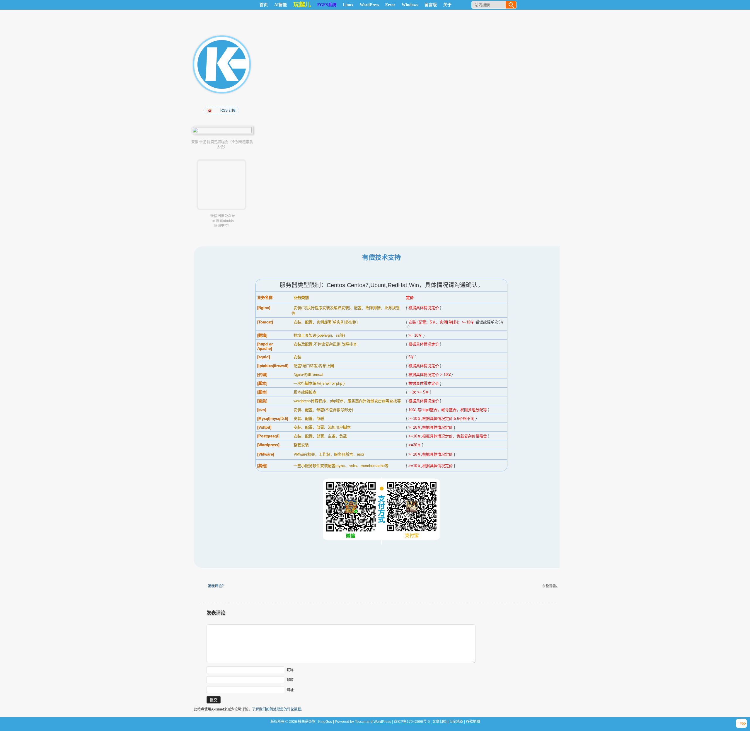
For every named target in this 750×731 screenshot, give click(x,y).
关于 (447, 5)
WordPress (369, 5)
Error (390, 5)
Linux (348, 5)
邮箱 (290, 680)
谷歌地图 (473, 722)
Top (743, 723)
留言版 (431, 5)
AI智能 (280, 5)
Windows (410, 5)
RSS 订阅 (228, 110)
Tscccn (360, 722)
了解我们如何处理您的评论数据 (276, 709)
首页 (264, 5)
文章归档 (439, 722)
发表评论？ (216, 586)
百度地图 (456, 722)
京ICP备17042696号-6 (412, 722)
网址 (290, 690)
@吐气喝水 (210, 110)
